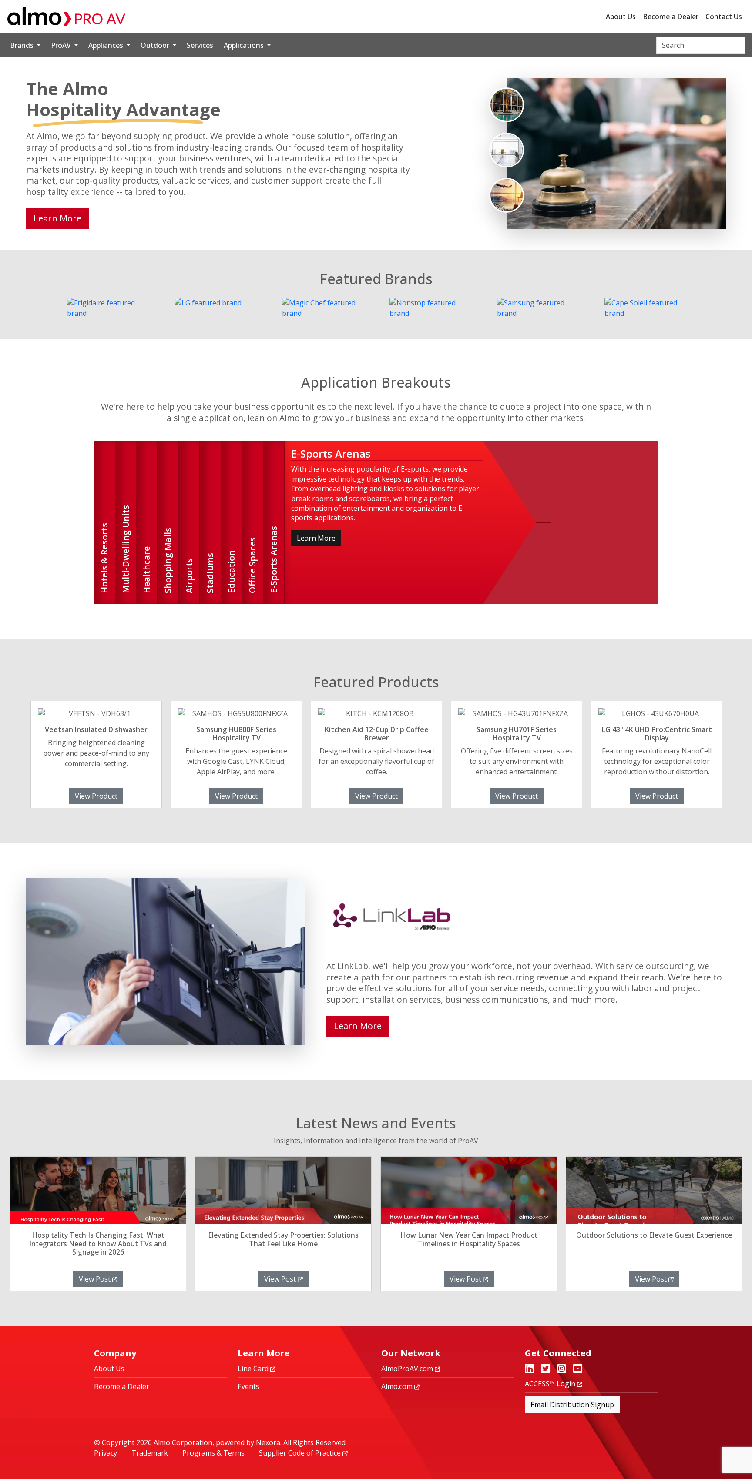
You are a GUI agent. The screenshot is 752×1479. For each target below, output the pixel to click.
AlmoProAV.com (408, 1368)
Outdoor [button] (156, 45)
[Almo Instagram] (561, 1369)
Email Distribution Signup (572, 1404)
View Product (96, 796)
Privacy (105, 1453)
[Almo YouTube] (577, 1369)
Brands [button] (22, 45)
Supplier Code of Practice (300, 1453)
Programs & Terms (213, 1453)
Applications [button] (244, 45)
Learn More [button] (57, 218)
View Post (95, 1279)
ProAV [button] (62, 45)
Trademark (149, 1453)
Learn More (316, 538)
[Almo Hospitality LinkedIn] (529, 1369)
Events (248, 1386)
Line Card (254, 1368)
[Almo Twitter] (545, 1369)
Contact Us (723, 16)
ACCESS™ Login (551, 1384)
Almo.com (397, 1386)
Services (200, 45)
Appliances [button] (106, 45)
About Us (621, 16)
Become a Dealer (670, 16)
